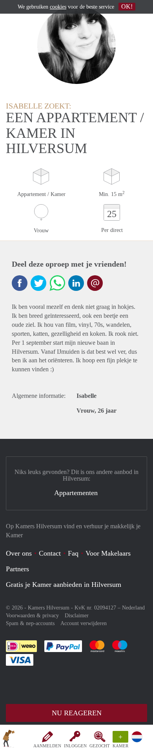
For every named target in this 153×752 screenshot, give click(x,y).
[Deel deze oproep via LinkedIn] (76, 283)
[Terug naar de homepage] (9, 740)
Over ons (19, 553)
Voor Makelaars (108, 553)
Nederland (133, 608)
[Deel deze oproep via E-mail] (95, 283)
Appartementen (76, 493)
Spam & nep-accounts (30, 623)
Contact (50, 553)
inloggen (75, 745)
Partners (17, 569)
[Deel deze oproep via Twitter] (38, 283)
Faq (73, 553)
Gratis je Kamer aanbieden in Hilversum (63, 584)
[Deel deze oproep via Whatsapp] (57, 283)
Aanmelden (47, 745)
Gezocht (99, 745)
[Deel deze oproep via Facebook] (19, 283)
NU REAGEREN (77, 713)
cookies (58, 7)
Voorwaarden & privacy (32, 615)
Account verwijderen (83, 623)
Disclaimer (77, 615)
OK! (127, 6)
